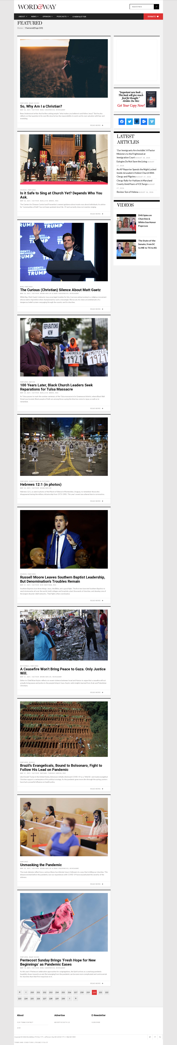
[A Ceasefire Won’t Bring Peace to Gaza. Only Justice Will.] (64, 635)
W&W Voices (34, 103)
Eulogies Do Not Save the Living (132, 161)
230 (63, 998)
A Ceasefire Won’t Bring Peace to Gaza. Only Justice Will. (63, 671)
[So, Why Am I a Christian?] (64, 68)
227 (44, 998)
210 (32, 992)
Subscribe (96, 1022)
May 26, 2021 (25, 110)
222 (106, 992)
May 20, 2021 (25, 868)
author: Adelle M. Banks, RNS (45, 201)
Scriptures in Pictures (39, 481)
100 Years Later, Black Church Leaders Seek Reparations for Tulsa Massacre (56, 387)
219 (88, 992)
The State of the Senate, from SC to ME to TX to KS (147, 244)
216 (69, 992)
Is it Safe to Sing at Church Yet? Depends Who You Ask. (61, 195)
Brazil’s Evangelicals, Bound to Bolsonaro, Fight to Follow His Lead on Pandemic (61, 767)
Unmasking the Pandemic (41, 865)
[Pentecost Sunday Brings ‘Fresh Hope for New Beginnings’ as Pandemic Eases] (64, 922)
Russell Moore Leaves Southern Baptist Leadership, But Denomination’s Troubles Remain (62, 579)
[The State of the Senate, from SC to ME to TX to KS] (126, 258)
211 (38, 992)
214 (57, 992)
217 (75, 992)
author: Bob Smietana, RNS (44, 585)
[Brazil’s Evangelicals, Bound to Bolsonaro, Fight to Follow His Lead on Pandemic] (64, 729)
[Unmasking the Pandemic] (64, 827)
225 (32, 998)
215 (63, 992)
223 (19, 998)
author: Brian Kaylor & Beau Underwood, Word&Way (55, 293)
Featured (24, 103)
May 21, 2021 (25, 585)
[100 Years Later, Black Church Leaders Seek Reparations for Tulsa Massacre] (64, 347)
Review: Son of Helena (127, 192)
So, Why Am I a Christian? (41, 106)
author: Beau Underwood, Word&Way (48, 110)
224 (25, 998)
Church (23, 190)
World (32, 762)
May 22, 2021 (25, 488)
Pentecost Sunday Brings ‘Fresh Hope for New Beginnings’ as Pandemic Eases (58, 962)
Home (20, 28)
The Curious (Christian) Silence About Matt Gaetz (60, 290)
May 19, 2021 (25, 968)
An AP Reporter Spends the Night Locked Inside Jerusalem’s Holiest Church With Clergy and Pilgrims (136, 173)
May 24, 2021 (25, 393)
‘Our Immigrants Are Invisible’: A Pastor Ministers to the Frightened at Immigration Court (136, 154)
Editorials (24, 666)
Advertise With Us (62, 1022)
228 (50, 998)
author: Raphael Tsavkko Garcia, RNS (49, 773)
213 (50, 992)
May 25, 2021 (25, 201)
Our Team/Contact (25, 1022)
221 (100, 992)
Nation (32, 382)
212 (44, 992)
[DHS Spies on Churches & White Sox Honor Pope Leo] (126, 232)
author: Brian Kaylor (41, 488)
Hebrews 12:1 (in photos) (40, 484)
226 (38, 998)
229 (57, 998)
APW (22, 287)
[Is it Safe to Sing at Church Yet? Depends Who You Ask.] (64, 159)
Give (19, 1028)
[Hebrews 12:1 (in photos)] (64, 446)
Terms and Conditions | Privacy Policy (31, 1042)
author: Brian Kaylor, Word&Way (47, 677)
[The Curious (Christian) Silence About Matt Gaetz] (64, 252)
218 (81, 992)
